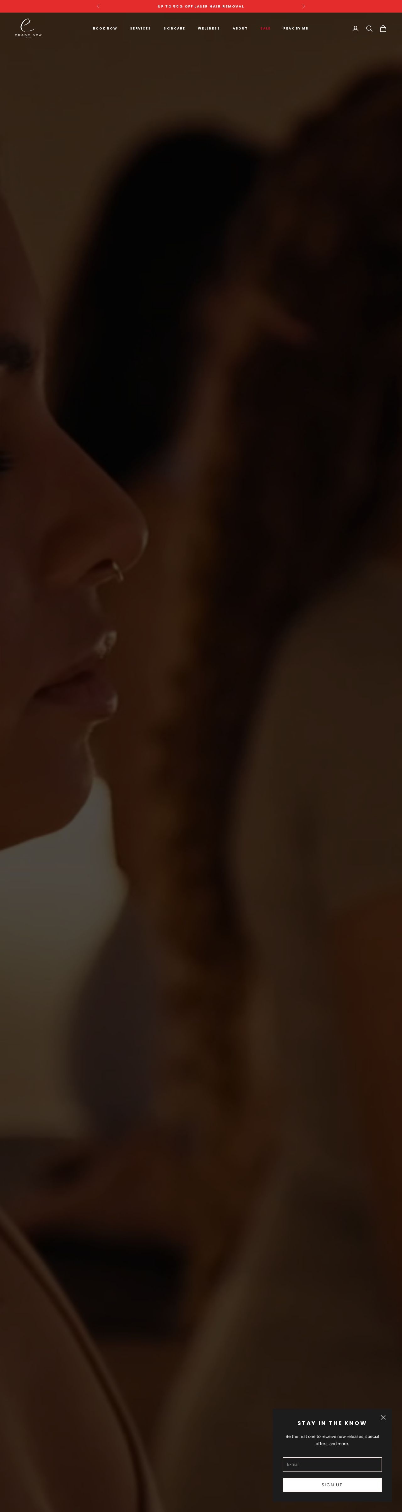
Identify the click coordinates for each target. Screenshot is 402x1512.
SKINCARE (174, 28)
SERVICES (140, 28)
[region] (201, 762)
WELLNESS (209, 28)
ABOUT (240, 28)
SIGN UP (332, 1484)
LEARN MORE (201, 786)
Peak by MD (296, 28)
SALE (265, 28)
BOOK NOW (105, 28)
